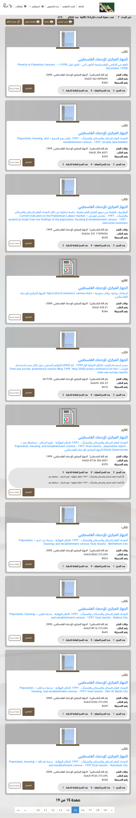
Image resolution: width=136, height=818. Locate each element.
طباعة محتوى (30, 21)
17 (90, 810)
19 (105, 810)
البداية (81, 6)
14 (67, 810)
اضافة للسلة (15, 88)
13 (60, 810)
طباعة (46, 21)
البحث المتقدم (69, 6)
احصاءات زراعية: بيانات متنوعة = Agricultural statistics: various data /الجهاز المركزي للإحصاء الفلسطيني (74, 295)
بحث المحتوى (53, 6)
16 (82, 810)
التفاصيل (28, 88)
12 (53, 810)
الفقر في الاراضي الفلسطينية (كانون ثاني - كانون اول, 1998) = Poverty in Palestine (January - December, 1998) (73, 66)
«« (18, 810)
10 (38, 810)
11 (45, 810)
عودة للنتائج (11, 21)
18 (97, 810)
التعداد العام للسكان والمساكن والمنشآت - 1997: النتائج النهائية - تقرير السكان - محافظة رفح (85, 476)
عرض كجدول (63, 21)
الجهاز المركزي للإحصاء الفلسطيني (103, 58)
